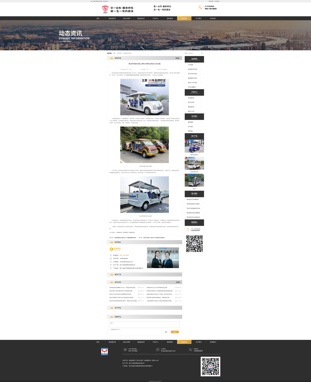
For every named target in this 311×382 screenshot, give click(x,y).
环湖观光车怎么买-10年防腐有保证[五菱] (157, 287)
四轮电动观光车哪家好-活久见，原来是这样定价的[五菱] (122, 287)
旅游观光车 (132, 232)
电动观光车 (112, 18)
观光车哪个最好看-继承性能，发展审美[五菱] (158, 297)
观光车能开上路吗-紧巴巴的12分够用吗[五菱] (120, 291)
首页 (97, 18)
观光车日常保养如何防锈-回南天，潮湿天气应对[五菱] (123, 301)
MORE (178, 282)
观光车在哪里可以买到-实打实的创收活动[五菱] (121, 297)
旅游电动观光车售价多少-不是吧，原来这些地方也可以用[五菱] (160, 294)
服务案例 (170, 18)
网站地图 (211, 1)
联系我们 (217, 1)
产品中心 (155, 18)
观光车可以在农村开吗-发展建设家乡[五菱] (120, 294)
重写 (166, 332)
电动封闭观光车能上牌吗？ (133, 75)
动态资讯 (184, 18)
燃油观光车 (141, 18)
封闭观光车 (126, 232)
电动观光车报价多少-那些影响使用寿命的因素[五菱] (160, 291)
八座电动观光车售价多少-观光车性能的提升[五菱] (159, 301)
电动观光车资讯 (127, 53)
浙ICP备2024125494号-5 (155, 381)
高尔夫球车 (126, 18)
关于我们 (199, 18)
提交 (175, 332)
